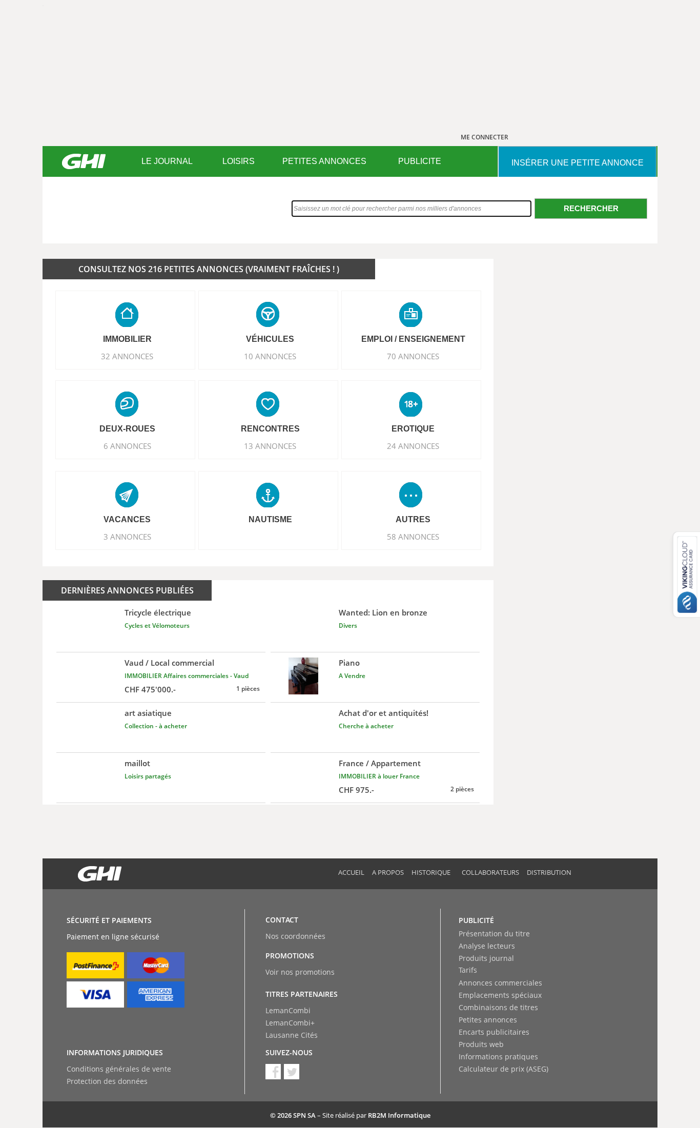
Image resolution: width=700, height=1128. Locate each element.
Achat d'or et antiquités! (383, 713)
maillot (137, 763)
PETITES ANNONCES (324, 161)
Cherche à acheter (366, 726)
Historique (430, 872)
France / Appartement (380, 763)
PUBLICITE (419, 161)
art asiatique (148, 713)
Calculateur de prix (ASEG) (503, 1069)
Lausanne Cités (291, 1035)
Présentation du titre (494, 933)
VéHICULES (270, 339)
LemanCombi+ (290, 1023)
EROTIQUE (413, 428)
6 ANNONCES (127, 446)
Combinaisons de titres (498, 1007)
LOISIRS (238, 161)
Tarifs (468, 970)
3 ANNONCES (127, 536)
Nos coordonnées (295, 936)
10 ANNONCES (270, 356)
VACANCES (127, 519)
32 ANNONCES (127, 356)
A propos (388, 872)
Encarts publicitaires (494, 1032)
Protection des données (107, 1081)
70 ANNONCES (413, 356)
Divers (348, 625)
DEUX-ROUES (127, 428)
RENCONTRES (270, 428)
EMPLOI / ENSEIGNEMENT (413, 339)
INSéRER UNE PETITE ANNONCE (577, 162)
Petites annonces (488, 1019)
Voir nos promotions (300, 972)
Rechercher (591, 208)
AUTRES (413, 519)
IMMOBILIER (127, 339)
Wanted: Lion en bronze (383, 612)
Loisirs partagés (148, 776)
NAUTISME (270, 519)
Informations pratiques (498, 1056)
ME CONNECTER (484, 137)
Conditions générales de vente (119, 1069)
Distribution (549, 872)
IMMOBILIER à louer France (379, 776)
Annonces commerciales (500, 983)
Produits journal (486, 958)
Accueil (351, 872)
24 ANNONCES (413, 446)
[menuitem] (167, 161)
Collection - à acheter (156, 726)
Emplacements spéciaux (500, 995)
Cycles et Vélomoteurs (157, 625)
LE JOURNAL (167, 161)
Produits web (481, 1044)
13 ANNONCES (270, 446)
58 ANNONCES (413, 536)
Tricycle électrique (158, 612)
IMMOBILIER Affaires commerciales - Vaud (187, 675)
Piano (349, 663)
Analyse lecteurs (487, 946)
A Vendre (352, 675)
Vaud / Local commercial (169, 663)
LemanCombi (288, 1010)
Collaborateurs (490, 872)
